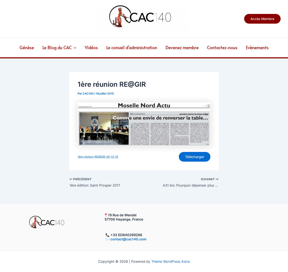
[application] (74, 47)
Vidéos (91, 47)
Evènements (257, 47)
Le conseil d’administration (131, 47)
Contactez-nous (222, 47)
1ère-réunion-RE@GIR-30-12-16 (98, 156)
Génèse (27, 47)
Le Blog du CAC (57, 47)
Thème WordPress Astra (170, 261)
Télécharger (194, 157)
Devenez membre (182, 47)
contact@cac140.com (128, 239)
